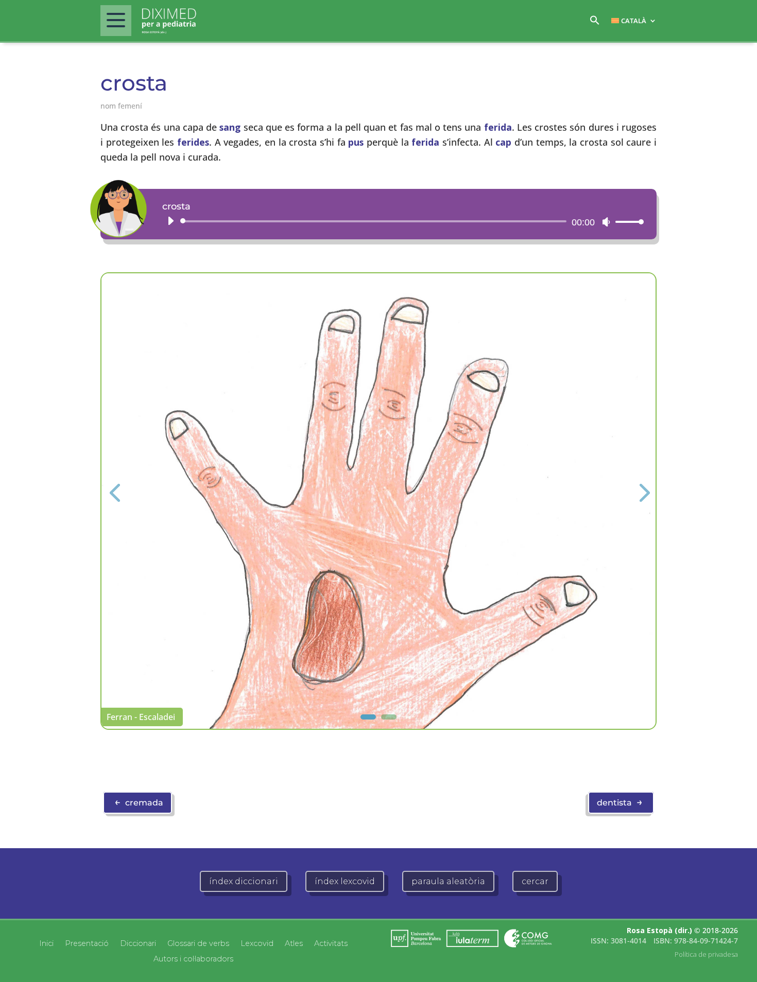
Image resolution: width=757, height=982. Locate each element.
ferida (498, 127)
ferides (193, 142)
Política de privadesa (706, 954)
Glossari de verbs (198, 943)
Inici (46, 943)
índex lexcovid (345, 881)
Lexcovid (256, 943)
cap (503, 142)
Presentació (87, 943)
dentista (620, 802)
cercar (535, 881)
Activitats (331, 943)
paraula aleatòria (448, 881)
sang (229, 127)
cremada (138, 802)
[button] (595, 23)
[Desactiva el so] (606, 221)
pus (356, 142)
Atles (294, 943)
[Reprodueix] (170, 221)
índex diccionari (243, 881)
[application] (401, 221)
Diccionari (138, 943)
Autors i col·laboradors (193, 958)
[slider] (626, 221)
